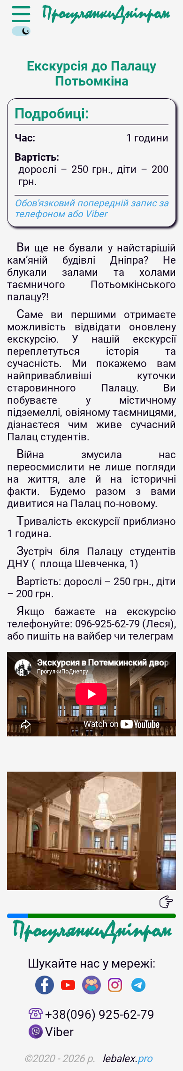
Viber (59, 1032)
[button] (14, 902)
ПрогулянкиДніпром (105, 13)
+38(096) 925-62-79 (99, 1015)
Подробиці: (52, 114)
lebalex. (127, 1058)
